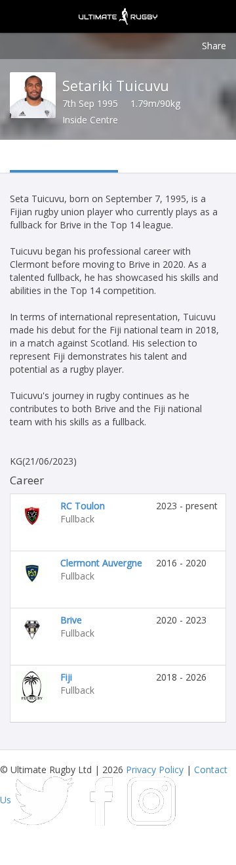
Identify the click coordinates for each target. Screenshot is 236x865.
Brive (71, 620)
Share (214, 45)
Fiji (66, 677)
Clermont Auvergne (101, 563)
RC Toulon (82, 505)
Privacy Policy (155, 769)
